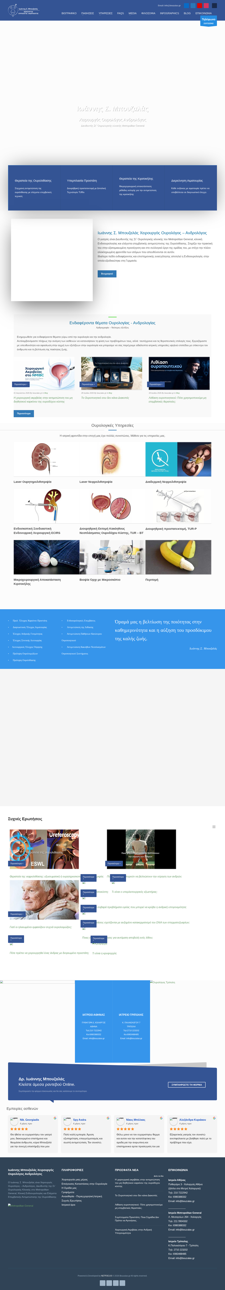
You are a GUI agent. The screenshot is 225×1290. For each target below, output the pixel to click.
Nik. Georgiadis (29, 1119)
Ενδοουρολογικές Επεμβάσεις (81, 620)
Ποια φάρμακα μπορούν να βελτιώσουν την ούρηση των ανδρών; (144, 876)
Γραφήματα (68, 1192)
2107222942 (208, 21)
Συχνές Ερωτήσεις (72, 1200)
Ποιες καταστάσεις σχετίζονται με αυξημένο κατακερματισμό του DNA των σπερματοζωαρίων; (136, 922)
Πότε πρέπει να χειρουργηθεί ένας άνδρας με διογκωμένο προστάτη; (49, 953)
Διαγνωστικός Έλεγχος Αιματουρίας (30, 627)
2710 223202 (181, 1249)
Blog (46, 393)
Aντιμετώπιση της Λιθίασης (80, 627)
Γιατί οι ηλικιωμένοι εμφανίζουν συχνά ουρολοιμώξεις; (41, 927)
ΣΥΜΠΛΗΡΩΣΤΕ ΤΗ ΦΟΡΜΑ (187, 1084)
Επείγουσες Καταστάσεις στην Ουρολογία (84, 1183)
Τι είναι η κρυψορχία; (104, 953)
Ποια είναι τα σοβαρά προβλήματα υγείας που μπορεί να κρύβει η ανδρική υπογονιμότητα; (134, 907)
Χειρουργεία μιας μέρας (75, 1179)
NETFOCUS (106, 1276)
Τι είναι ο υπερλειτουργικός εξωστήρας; (134, 891)
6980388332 (179, 1196)
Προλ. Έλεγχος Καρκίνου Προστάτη (30, 620)
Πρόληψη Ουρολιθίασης (24, 660)
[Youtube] (199, 5)
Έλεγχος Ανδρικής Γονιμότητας (27, 634)
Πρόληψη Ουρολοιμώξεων (25, 653)
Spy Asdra (79, 1119)
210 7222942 (181, 1192)
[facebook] (186, 5)
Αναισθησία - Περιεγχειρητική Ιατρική (82, 1196)
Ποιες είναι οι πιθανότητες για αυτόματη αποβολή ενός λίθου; (117, 937)
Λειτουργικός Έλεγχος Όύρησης (27, 647)
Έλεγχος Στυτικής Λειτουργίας (27, 640)
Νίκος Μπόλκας (135, 1119)
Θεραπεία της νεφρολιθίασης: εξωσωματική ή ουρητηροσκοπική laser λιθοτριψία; (57, 876)
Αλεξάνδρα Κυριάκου (192, 1119)
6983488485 (179, 1253)
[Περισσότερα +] (83, 882)
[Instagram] (206, 5)
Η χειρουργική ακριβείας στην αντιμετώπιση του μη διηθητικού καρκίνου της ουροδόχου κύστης (137, 1182)
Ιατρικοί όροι (68, 1204)
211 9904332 (180, 1221)
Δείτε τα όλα (158, 1176)
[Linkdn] (193, 5)
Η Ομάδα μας (69, 1187)
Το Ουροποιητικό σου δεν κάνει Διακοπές (105, 397)
